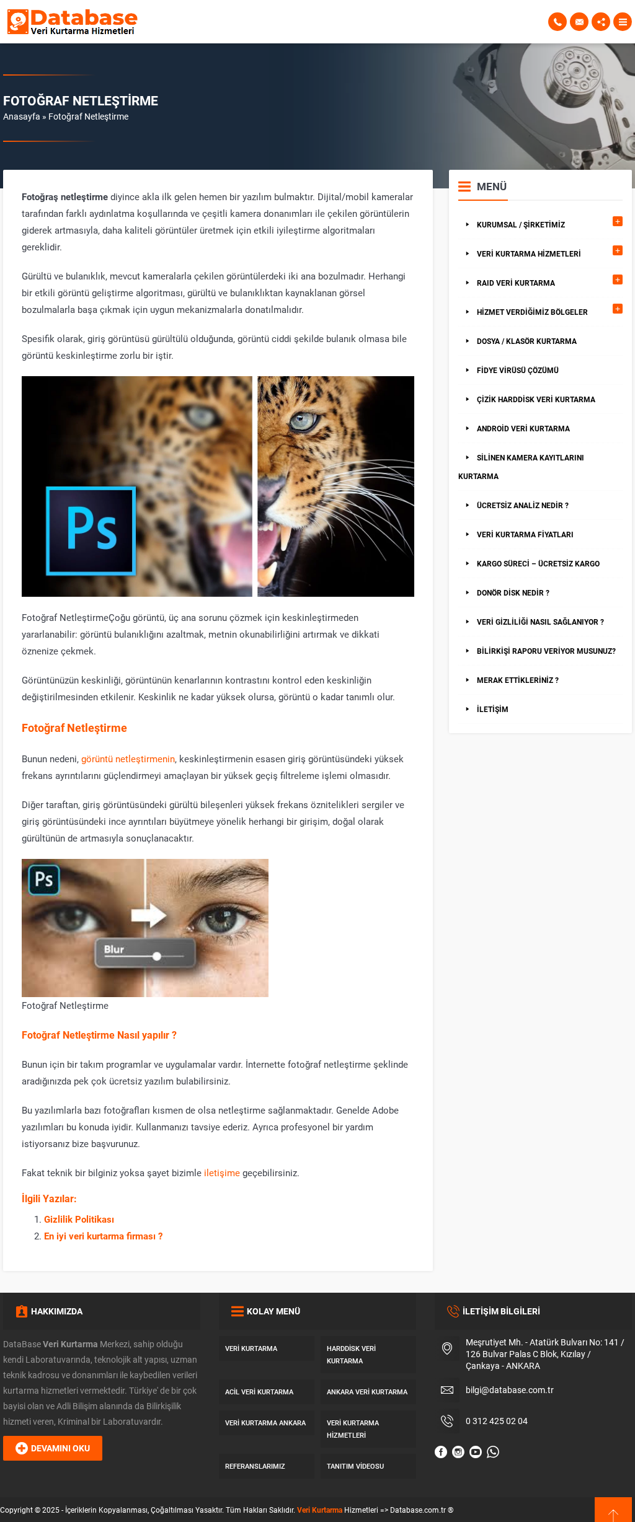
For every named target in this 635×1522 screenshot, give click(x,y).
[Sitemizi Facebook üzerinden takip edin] (441, 1452)
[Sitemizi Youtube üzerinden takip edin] (475, 1452)
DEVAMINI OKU (60, 1448)
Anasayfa (21, 116)
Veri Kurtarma (319, 1510)
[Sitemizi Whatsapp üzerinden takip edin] (493, 1452)
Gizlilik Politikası (79, 1219)
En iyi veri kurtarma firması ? (103, 1235)
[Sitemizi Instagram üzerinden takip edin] (458, 1452)
